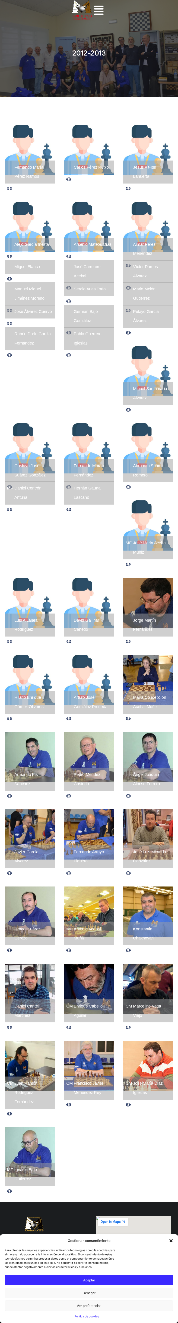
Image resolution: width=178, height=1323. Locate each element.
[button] (171, 1240)
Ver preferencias (89, 1306)
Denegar (89, 1293)
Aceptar (89, 1280)
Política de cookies (86, 1316)
